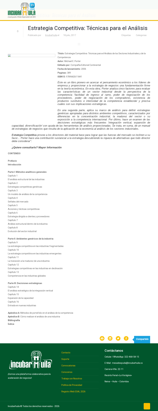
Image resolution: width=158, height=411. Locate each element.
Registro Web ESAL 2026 (73, 391)
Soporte (65, 359)
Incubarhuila (51, 35)
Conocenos (66, 372)
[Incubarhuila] (21, 10)
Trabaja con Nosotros (71, 378)
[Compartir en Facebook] (126, 339)
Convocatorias (68, 365)
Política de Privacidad (71, 385)
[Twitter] (124, 406)
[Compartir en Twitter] (118, 339)
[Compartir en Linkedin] (110, 339)
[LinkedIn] (134, 406)
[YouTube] (129, 406)
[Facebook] (119, 406)
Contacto (65, 352)
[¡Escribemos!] (102, 339)
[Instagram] (138, 406)
